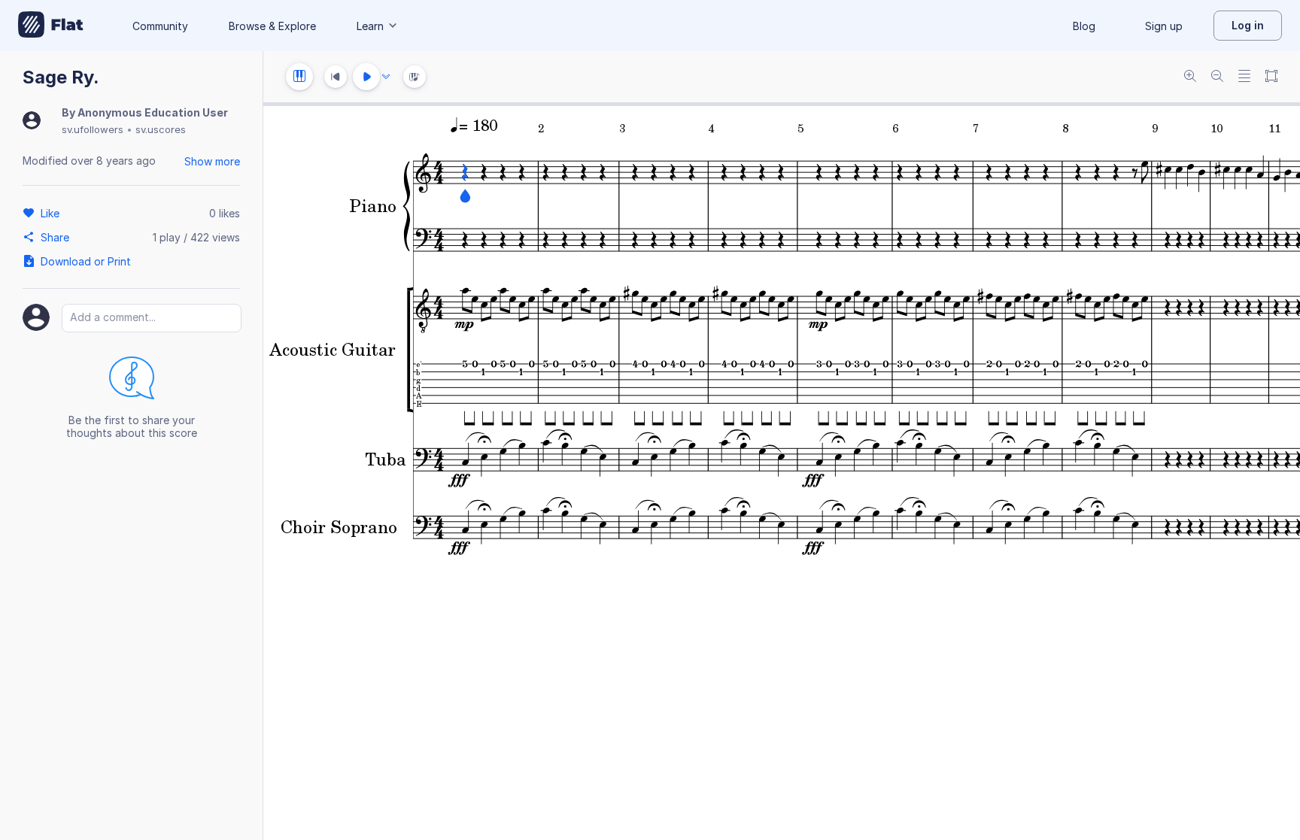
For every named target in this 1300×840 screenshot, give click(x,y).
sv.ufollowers (92, 129)
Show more (212, 161)
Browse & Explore (272, 26)
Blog (1084, 26)
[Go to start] (335, 76)
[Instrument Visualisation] (414, 76)
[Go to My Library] (51, 25)
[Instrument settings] (299, 76)
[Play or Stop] (366, 76)
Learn (370, 26)
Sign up (1164, 26)
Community (160, 26)
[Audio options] (386, 76)
